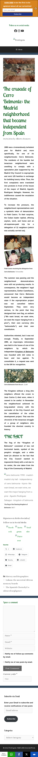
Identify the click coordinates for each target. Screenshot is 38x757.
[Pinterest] (19, 538)
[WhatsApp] (11, 754)
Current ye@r (10, 674)
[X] (26, 754)
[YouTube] (22, 30)
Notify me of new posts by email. (19, 662)
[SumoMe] (34, 754)
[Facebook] (15, 30)
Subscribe (11, 719)
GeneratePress (29, 748)
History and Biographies (17, 576)
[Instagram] (19, 30)
